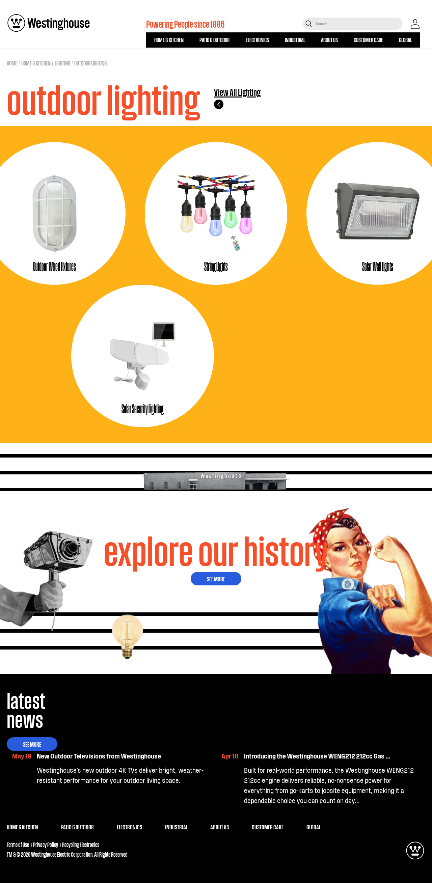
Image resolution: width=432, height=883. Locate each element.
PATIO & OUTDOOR (214, 40)
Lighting (62, 63)
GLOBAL (405, 40)
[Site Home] (48, 23)
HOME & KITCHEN (169, 40)
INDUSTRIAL (295, 40)
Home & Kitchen (36, 63)
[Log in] (415, 24)
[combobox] (358, 23)
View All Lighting (237, 92)
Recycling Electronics (80, 844)
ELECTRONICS (257, 40)
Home (12, 63)
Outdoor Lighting (90, 63)
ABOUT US (329, 40)
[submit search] (308, 23)
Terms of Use (18, 844)
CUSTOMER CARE (368, 40)
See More (216, 579)
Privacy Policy (45, 844)
